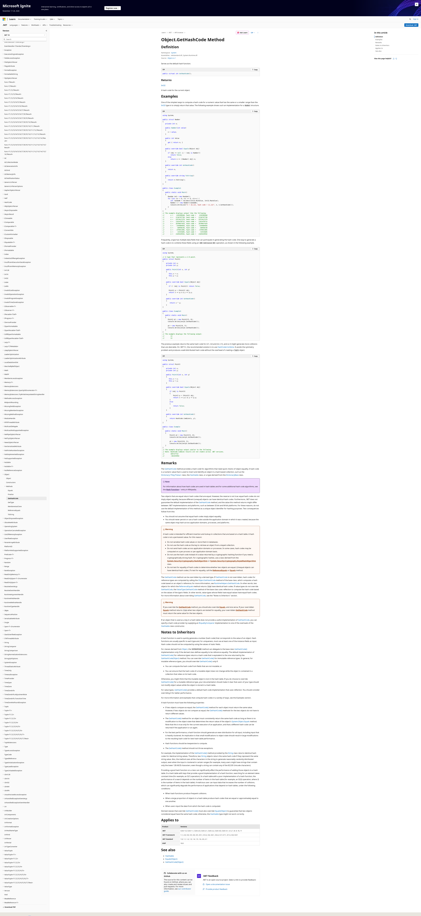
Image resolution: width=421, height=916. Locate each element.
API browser (179, 32)
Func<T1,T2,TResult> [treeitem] (11, 90)
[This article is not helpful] (396, 58)
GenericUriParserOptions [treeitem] (13, 186)
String (230, 753)
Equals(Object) (221, 811)
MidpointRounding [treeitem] (11, 402)
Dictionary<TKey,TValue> (171, 475)
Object (184, 649)
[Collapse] (46, 30)
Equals (233, 570)
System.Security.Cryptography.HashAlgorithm (187, 561)
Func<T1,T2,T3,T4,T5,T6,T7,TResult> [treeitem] (17, 110)
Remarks (378, 42)
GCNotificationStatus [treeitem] (12, 178)
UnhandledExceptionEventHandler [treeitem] (17, 803)
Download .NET (411, 25)
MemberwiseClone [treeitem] (15, 506)
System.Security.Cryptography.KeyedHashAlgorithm (233, 561)
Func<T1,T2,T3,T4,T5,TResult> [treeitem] (15, 102)
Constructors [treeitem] (11, 482)
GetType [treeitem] (11, 502)
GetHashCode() (241, 649)
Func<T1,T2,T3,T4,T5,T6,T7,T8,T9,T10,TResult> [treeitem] (20, 122)
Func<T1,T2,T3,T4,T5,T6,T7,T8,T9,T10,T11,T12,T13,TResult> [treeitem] (25, 134)
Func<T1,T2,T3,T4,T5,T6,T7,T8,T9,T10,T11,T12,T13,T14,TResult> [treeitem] (25, 139)
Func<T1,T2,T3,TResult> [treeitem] (12, 94)
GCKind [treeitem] (7, 170)
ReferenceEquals (220, 570)
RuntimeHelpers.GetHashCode (227, 583)
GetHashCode (170, 469)
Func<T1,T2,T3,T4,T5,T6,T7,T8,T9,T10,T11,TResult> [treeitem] (22, 126)
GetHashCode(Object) (170, 658)
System (173, 53)
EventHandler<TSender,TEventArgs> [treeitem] (17, 46)
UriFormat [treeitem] (8, 822)
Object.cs (171, 58)
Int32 (163, 85)
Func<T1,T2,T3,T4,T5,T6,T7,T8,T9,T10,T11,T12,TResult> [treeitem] (23, 130)
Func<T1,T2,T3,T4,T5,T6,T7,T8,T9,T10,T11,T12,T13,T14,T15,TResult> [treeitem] (25, 146)
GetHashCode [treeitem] (13, 498)
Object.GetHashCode (207, 580)
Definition (379, 37)
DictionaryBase (232, 475)
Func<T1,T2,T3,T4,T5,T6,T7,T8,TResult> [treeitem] (18, 114)
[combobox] (25, 35)
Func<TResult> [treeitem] (9, 82)
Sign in (415, 19)
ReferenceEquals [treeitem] (14, 510)
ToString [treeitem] (11, 514)
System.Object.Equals (241, 721)
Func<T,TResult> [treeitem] (10, 86)
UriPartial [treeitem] (7, 843)
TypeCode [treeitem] (8, 755)
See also (378, 51)
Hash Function (172, 489)
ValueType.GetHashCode (187, 589)
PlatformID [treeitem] (8, 546)
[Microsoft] (4, 19)
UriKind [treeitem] (7, 835)
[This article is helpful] (393, 58)
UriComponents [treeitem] (10, 814)
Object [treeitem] (8, 478)
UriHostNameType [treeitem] (11, 830)
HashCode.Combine (226, 347)
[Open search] (410, 19)
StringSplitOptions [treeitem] (11, 658)
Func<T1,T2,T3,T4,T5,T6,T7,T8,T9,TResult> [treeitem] (19, 118)
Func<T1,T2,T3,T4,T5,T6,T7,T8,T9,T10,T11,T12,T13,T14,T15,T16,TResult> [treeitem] (25, 152)
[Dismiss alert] (416, 4)
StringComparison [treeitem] (11, 650)
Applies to (379, 48)
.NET (170, 32)
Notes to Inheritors (382, 45)
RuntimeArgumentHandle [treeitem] (13, 594)
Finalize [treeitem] (10, 494)
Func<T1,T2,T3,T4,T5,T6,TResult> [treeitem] (16, 106)
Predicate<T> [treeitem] (9, 554)
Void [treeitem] (6, 895)
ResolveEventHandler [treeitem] (12, 590)
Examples (378, 39)
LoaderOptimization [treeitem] (11, 354)
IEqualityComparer (206, 623)
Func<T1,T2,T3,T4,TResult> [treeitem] (13, 98)
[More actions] (258, 32)
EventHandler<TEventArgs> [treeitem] (14, 42)
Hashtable (194, 475)
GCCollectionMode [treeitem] (11, 162)
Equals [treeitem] (10, 490)
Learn (164, 32)
